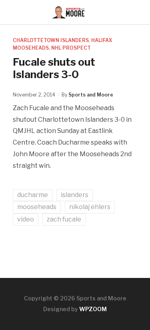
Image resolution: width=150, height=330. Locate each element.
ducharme (32, 195)
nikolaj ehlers (89, 207)
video (25, 219)
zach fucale (64, 219)
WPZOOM (93, 309)
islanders (74, 195)
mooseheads (36, 207)
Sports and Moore (90, 95)
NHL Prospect (71, 48)
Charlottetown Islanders (51, 40)
